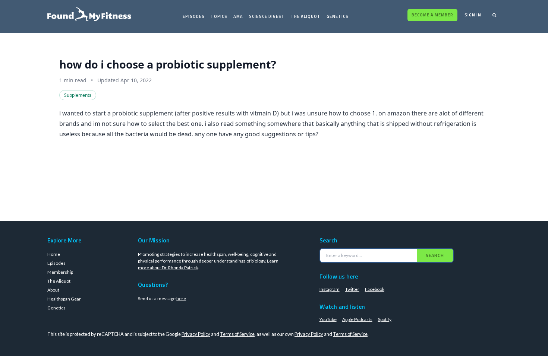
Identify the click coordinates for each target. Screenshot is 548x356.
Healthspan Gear (64, 299)
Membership (60, 272)
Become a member (432, 15)
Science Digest (267, 16)
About (53, 290)
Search (435, 255)
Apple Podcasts (357, 319)
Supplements (77, 95)
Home (53, 254)
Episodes (194, 16)
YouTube (328, 319)
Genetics (338, 16)
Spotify (384, 319)
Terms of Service (237, 334)
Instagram (329, 289)
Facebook (374, 289)
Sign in (472, 15)
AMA (238, 16)
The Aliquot (306, 16)
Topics (219, 16)
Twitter (352, 289)
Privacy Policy (196, 334)
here (181, 298)
